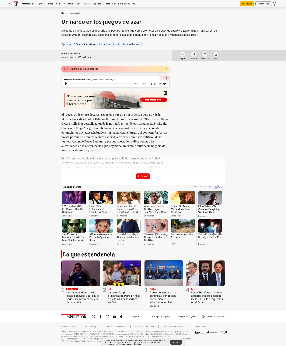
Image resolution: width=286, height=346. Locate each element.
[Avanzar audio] (155, 83)
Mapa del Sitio (138, 316)
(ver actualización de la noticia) (98, 123)
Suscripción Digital (186, 316)
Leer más (143, 176)
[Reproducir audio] (65, 83)
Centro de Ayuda (92, 326)
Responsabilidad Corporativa (175, 326)
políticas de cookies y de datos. (128, 344)
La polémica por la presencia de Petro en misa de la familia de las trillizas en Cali (124, 297)
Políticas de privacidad (117, 326)
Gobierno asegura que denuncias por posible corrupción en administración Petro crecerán (163, 299)
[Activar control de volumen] (164, 84)
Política (82, 289)
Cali (109, 289)
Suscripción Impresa (161, 316)
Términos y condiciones (145, 326)
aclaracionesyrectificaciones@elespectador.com (150, 336)
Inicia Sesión (263, 3)
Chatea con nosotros (215, 316)
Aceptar (176, 342)
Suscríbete (247, 3)
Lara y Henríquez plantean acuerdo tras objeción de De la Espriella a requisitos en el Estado (207, 297)
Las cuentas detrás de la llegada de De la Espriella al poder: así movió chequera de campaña (82, 297)
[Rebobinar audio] (151, 83)
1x (160, 83)
